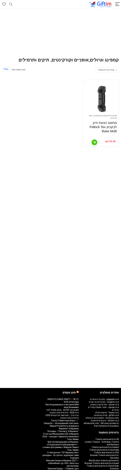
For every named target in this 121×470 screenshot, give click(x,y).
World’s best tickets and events (104, 460)
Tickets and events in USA (106, 452)
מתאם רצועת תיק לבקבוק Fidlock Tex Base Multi (103, 127)
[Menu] (117, 4)
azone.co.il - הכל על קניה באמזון (104, 404)
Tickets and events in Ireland (105, 447)
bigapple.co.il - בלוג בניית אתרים (104, 399)
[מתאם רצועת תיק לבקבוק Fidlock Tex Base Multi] (102, 98)
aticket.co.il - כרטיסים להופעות (105, 420)
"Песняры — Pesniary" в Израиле (63, 431)
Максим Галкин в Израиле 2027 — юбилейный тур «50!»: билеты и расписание (62, 463)
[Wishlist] (4, 4)
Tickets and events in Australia (104, 450)
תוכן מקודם (69, 392)
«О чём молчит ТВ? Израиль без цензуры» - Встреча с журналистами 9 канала (60, 455)
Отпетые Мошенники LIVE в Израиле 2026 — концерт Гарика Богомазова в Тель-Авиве (60, 436)
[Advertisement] (60, 31)
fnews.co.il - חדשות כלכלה (107, 412)
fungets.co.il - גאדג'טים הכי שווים (104, 402)
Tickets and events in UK (107, 439)
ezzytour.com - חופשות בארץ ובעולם (102, 418)
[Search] (10, 4)
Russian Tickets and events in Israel (102, 463)
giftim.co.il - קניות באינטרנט (106, 415)
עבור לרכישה (94, 142)
